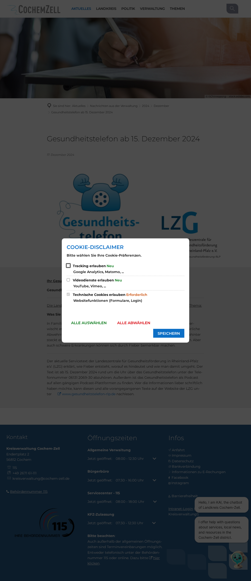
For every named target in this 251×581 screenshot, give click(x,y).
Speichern (169, 333)
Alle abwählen (133, 322)
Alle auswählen (89, 322)
